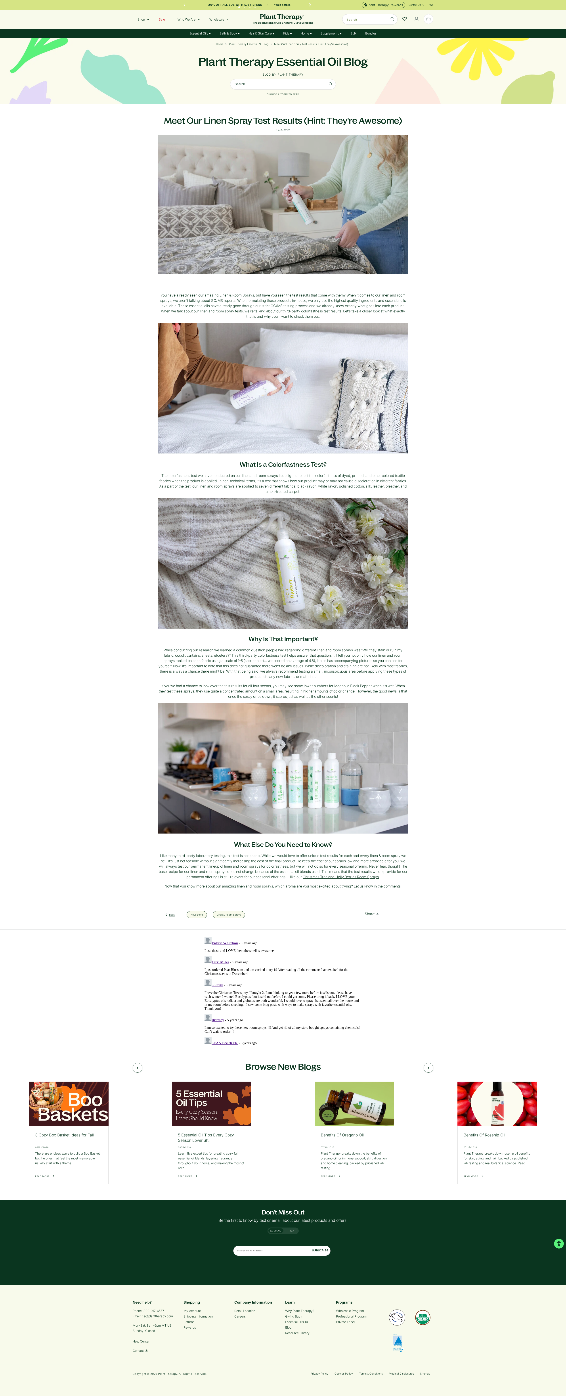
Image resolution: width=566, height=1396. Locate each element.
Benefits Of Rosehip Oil (484, 1135)
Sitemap (425, 1373)
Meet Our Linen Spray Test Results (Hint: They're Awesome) (311, 44)
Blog (288, 1327)
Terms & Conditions (371, 1373)
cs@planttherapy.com (157, 1316)
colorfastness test (182, 475)
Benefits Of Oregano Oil (342, 1135)
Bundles (371, 33)
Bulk (353, 33)
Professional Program (351, 1316)
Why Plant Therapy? (299, 1311)
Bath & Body (229, 33)
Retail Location (244, 1311)
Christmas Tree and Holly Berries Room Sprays (341, 877)
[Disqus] (283, 990)
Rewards (190, 1327)
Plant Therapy (167, 1373)
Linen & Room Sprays (237, 295)
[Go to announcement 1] (239, 6)
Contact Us (140, 1350)
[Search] (392, 19)
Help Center (141, 1341)
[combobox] (369, 19)
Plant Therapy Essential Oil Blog (248, 44)
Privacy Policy (319, 1373)
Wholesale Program (350, 1311)
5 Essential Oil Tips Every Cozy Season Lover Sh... (206, 1138)
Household (197, 914)
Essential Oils (199, 33)
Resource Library (297, 1333)
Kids (286, 33)
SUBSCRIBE (320, 1250)
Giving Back (293, 1316)
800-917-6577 (153, 1311)
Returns (189, 1322)
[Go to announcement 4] (255, 6)
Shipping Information (198, 1316)
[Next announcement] (310, 4)
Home (305, 33)
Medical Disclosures (401, 1373)
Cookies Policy (344, 1373)
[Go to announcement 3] (249, 6)
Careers (240, 1316)
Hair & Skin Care (261, 33)
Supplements (330, 33)
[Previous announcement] (184, 4)
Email (277, 1230)
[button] (414, 5)
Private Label (345, 1322)
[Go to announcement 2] (244, 6)
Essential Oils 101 (297, 1322)
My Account (192, 1311)
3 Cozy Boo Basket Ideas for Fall (64, 1135)
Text (293, 1230)
